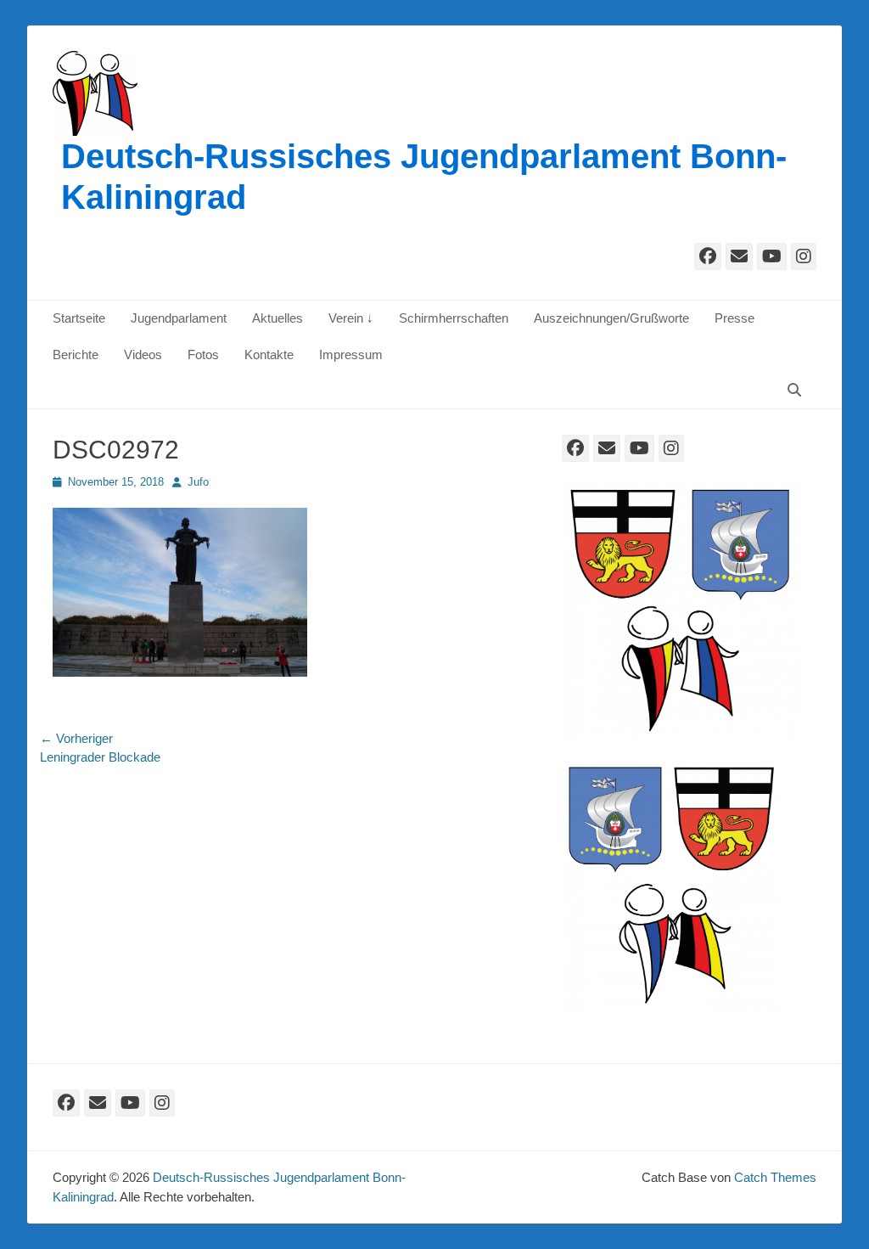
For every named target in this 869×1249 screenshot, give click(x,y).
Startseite (79, 318)
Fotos (203, 354)
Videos (143, 354)
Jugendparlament (179, 318)
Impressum (351, 354)
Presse (734, 318)
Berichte (75, 354)
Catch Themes (775, 1177)
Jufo (198, 481)
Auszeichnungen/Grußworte (611, 318)
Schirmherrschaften (453, 318)
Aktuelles (277, 318)
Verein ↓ (350, 318)
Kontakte (269, 354)
